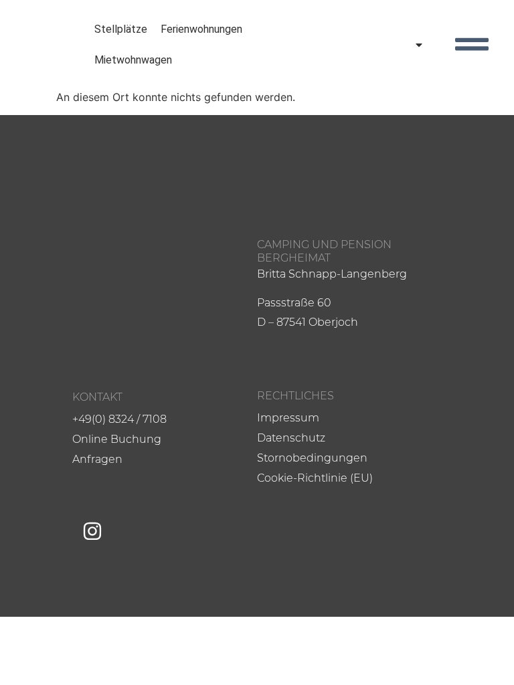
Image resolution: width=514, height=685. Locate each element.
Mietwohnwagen (133, 60)
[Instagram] (92, 531)
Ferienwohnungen (201, 29)
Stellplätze (120, 29)
